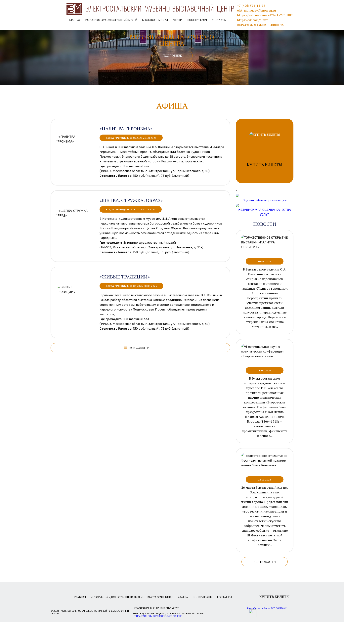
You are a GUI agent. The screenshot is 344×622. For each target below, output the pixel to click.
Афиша (178, 20)
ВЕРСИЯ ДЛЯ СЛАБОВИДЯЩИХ (260, 24)
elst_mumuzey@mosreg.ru (256, 10)
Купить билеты (274, 596)
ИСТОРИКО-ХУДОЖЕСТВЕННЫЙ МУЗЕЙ (111, 20)
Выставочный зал (155, 20)
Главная (74, 20)
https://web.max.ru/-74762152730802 (264, 15)
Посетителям (197, 20)
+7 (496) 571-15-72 (251, 5)
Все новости (264, 562)
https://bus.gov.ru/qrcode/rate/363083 (157, 615)
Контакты (219, 20)
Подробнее (172, 55)
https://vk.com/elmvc (252, 20)
